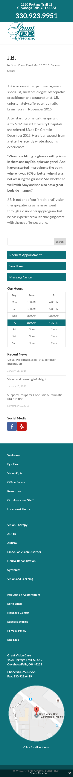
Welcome (13, 455)
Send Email (17, 266)
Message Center (21, 277)
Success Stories (17, 621)
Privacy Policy (16, 630)
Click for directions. (36, 747)
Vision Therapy (17, 524)
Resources (14, 491)
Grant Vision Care (21, 65)
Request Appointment (25, 255)
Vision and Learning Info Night (26, 379)
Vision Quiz (14, 473)
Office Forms (16, 482)
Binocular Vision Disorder (24, 552)
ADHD (11, 534)
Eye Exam (13, 464)
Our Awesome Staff (20, 500)
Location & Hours (18, 509)
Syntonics (13, 570)
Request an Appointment (23, 594)
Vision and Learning (20, 578)
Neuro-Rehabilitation (21, 560)
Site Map (13, 639)
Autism (12, 542)
